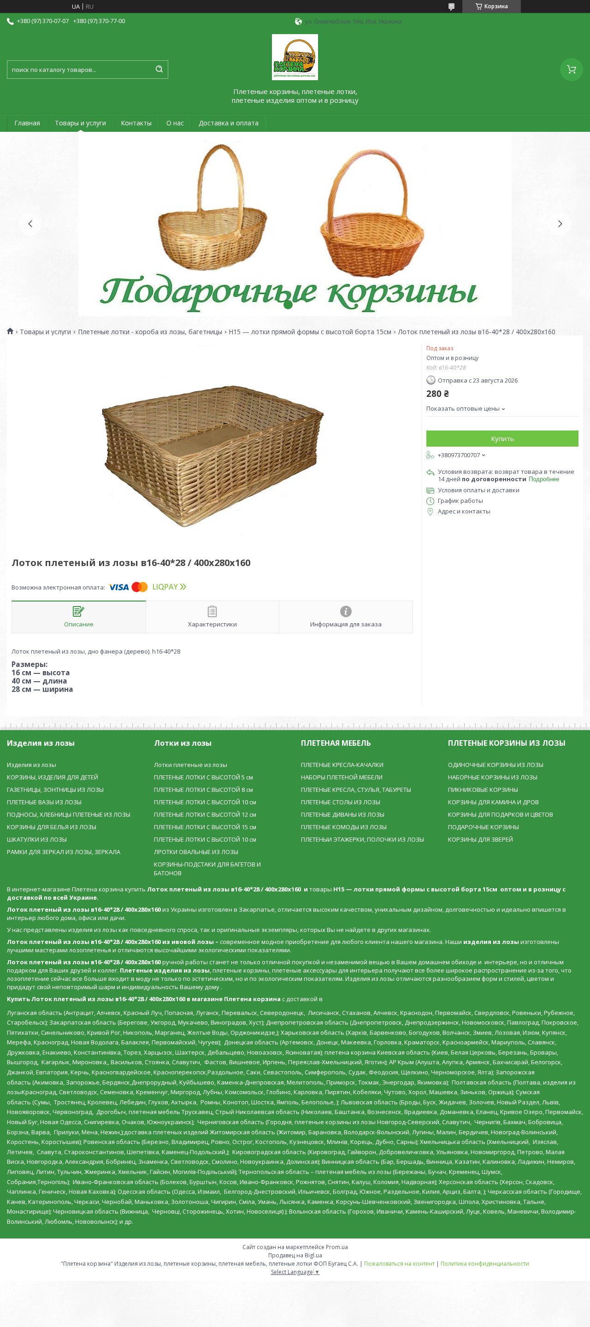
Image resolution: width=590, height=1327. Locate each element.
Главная (27, 122)
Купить (502, 438)
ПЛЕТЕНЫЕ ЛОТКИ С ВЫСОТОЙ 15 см (205, 827)
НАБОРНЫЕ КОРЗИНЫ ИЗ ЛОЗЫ (492, 777)
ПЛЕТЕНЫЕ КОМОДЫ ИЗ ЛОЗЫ (344, 827)
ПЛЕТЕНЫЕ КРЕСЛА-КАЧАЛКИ (342, 765)
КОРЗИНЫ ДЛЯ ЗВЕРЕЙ (480, 839)
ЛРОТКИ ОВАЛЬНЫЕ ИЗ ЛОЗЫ (196, 852)
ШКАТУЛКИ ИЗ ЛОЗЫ (37, 839)
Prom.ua (337, 1247)
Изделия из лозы (31, 765)
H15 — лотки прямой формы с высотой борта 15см (310, 332)
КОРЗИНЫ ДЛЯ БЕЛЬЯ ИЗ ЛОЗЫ (51, 827)
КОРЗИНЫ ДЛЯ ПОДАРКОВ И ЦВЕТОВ (500, 814)
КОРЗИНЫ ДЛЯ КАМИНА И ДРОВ (493, 802)
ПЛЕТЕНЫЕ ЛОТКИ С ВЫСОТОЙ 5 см (203, 777)
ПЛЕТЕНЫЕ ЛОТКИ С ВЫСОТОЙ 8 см (203, 789)
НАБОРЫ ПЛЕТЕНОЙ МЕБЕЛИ (342, 777)
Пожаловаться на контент (399, 1264)
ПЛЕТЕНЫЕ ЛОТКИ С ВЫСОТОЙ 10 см (205, 802)
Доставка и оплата (229, 122)
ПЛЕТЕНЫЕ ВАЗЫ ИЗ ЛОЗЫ (44, 802)
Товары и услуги (80, 122)
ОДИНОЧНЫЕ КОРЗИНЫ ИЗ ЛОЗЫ (495, 765)
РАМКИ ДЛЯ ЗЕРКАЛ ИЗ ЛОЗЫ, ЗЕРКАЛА (63, 852)
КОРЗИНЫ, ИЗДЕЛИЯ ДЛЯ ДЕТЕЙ (52, 777)
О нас (175, 122)
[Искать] (159, 69)
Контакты (136, 122)
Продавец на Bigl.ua (295, 1255)
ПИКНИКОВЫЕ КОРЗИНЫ (483, 789)
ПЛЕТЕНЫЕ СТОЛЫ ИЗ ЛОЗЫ (340, 802)
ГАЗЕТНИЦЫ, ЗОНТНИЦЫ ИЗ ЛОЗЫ (55, 789)
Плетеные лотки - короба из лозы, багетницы (150, 332)
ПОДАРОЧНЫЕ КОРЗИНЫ (483, 827)
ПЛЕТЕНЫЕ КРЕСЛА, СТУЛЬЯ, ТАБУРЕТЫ (356, 789)
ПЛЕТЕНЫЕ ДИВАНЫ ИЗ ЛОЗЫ (342, 814)
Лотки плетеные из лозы (190, 765)
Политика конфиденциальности (485, 1264)
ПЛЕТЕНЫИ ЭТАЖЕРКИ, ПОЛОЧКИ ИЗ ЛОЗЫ (362, 839)
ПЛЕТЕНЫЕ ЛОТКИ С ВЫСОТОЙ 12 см (205, 814)
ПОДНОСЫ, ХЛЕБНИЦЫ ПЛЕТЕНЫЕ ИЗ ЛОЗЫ (68, 814)
